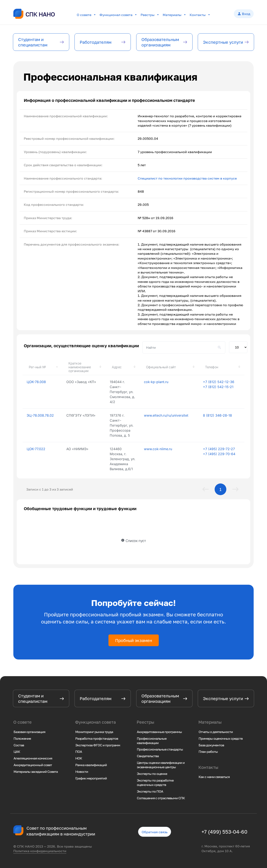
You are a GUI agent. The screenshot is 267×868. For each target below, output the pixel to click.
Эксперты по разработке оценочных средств (155, 782)
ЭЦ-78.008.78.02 (40, 415)
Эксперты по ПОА (150, 791)
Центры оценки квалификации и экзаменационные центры (161, 765)
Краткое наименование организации (79, 367)
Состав (19, 745)
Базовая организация (29, 732)
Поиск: (183, 347)
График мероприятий (91, 778)
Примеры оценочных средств (221, 738)
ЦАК (17, 751)
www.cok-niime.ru (158, 449)
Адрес (116, 367)
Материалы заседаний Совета (36, 771)
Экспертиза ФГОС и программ (97, 745)
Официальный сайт (161, 367)
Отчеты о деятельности (216, 732)
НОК (78, 758)
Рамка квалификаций (91, 765)
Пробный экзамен (133, 640)
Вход (243, 14)
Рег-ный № (37, 367)
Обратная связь (155, 832)
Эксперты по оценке (152, 774)
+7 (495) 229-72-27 (219, 449)
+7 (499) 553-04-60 (224, 832)
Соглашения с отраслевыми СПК (161, 798)
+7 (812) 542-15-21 (218, 387)
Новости (81, 771)
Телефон (211, 367)
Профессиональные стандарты (160, 749)
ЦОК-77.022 (36, 449)
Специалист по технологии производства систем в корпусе (187, 178)
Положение (22, 738)
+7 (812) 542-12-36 (218, 382)
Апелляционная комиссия (33, 758)
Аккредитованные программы (159, 732)
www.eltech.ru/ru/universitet (166, 415)
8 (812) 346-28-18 (217, 415)
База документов (211, 745)
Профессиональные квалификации (151, 740)
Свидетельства (148, 756)
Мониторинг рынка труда (94, 732)
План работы (208, 751)
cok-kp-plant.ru (156, 382)
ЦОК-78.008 (36, 382)
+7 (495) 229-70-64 (219, 454)
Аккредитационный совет (33, 765)
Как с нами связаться (214, 777)
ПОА (78, 751)
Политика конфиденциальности (39, 851)
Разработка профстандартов (96, 738)
